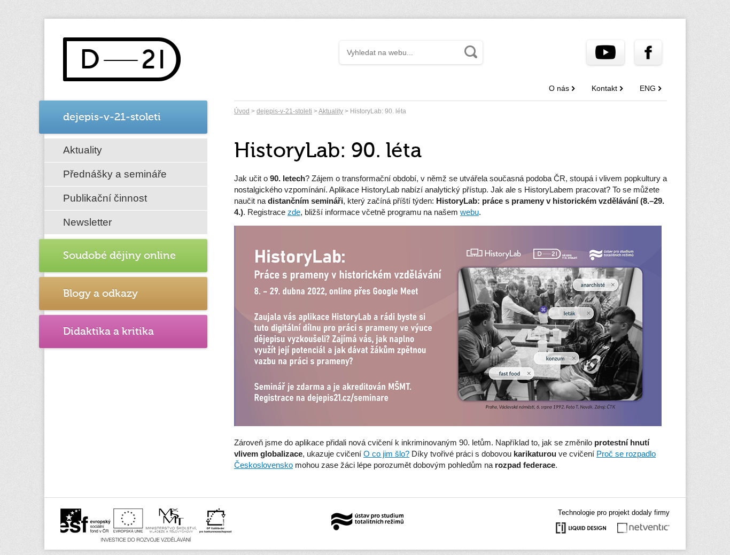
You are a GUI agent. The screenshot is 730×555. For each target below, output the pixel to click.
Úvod (242, 111)
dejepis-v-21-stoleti (284, 111)
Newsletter (87, 222)
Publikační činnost (105, 198)
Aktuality (82, 150)
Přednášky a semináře (115, 174)
